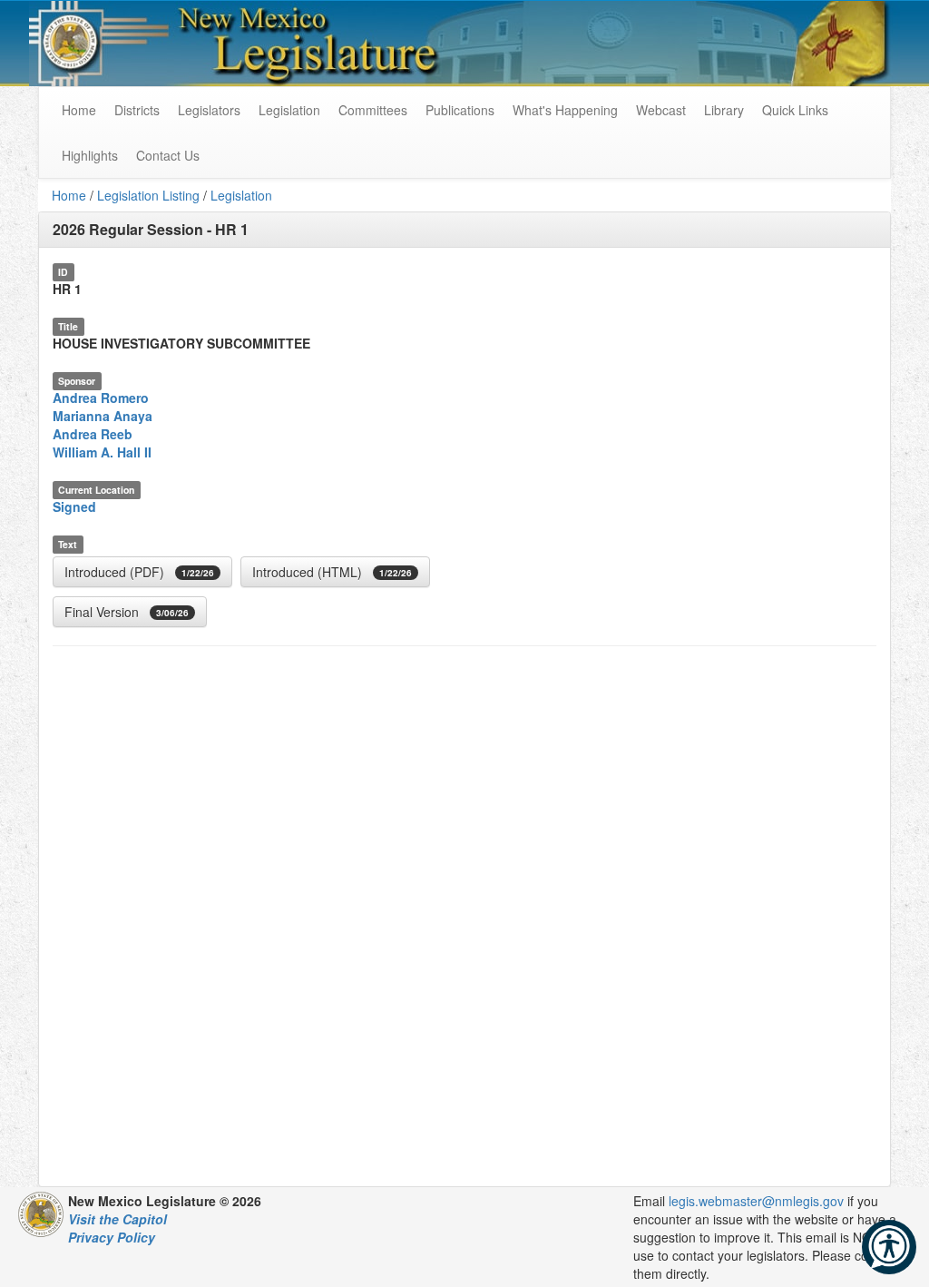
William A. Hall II (102, 452)
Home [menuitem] (79, 110)
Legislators (209, 110)
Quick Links (795, 110)
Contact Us (168, 155)
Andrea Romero (101, 397)
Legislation (289, 110)
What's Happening (565, 110)
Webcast (661, 110)
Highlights (90, 155)
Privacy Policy (111, 1237)
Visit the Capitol (117, 1219)
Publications (459, 110)
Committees (372, 110)
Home (69, 195)
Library (724, 110)
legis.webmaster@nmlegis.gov (756, 1201)
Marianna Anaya (102, 416)
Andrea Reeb (92, 434)
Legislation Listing (148, 195)
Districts (137, 110)
